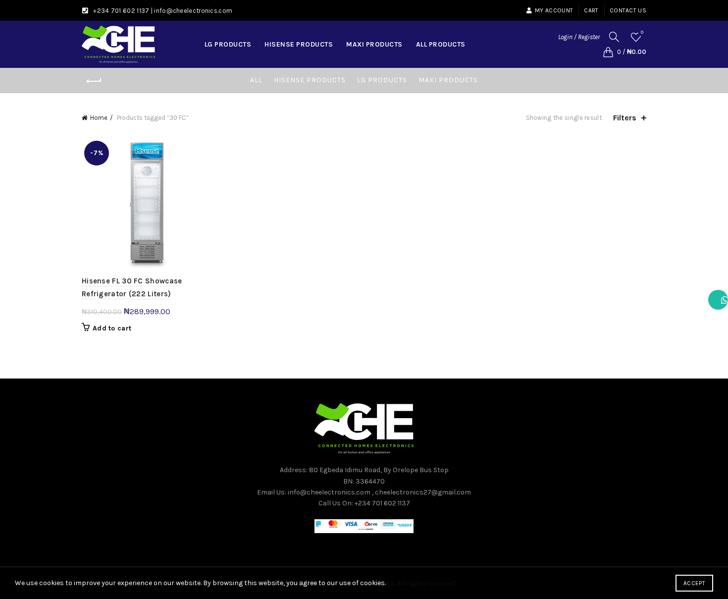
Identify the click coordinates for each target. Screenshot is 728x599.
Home (98, 117)
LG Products (228, 44)
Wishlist (642, 32)
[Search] (614, 36)
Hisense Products (298, 44)
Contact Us (628, 10)
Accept (694, 583)
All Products (441, 44)
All (256, 80)
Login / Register (579, 37)
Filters (624, 117)
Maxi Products (374, 44)
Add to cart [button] (112, 328)
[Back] (94, 81)
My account (554, 10)
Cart (591, 10)
